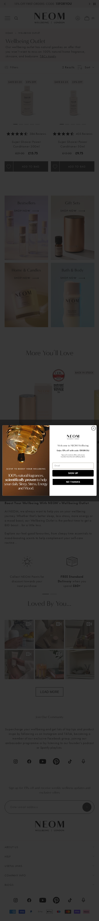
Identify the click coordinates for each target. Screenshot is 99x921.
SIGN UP (73, 473)
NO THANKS (73, 482)
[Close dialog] (93, 428)
